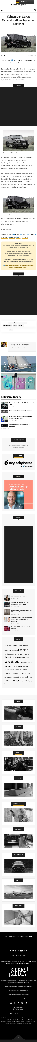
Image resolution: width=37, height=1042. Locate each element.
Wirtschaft (11, 684)
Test (25, 677)
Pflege (24, 670)
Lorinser (24, 322)
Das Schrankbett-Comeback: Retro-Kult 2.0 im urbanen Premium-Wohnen (21, 611)
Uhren (11, 681)
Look (28, 657)
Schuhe (28, 673)
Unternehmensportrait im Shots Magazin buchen (18, 998)
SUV (23, 677)
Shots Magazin (18, 950)
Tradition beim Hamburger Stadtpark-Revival (20, 410)
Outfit (12, 669)
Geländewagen (16, 322)
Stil (19, 237)
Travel (16, 963)
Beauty (22, 645)
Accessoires (22, 963)
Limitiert (22, 657)
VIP (24, 681)
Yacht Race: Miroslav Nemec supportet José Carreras (17, 365)
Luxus (17, 235)
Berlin (26, 645)
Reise (13, 237)
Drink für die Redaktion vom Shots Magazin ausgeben (18, 986)
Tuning (15, 325)
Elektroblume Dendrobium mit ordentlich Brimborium (19, 425)
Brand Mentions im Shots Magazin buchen (18, 994)
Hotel (21, 654)
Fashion (23, 649)
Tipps (29, 677)
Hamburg (7, 654)
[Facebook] (14, 1002)
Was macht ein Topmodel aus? (19, 596)
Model (22, 662)
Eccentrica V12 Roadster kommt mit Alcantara (20, 627)
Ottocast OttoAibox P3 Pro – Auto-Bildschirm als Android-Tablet (20, 603)
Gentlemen (28, 961)
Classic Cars (7, 650)
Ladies (22, 961)
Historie (16, 654)
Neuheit (8, 666)
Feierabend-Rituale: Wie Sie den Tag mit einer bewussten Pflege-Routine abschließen (21, 619)
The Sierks (26, 982)
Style (19, 677)
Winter (6, 684)
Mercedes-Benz (7, 325)
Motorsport (28, 662)
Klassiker (26, 654)
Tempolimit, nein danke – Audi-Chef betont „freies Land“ (22, 403)
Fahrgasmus (15, 650)
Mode (24, 235)
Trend (25, 237)
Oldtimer (25, 666)
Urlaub (16, 680)
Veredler (20, 325)
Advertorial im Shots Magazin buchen (18, 990)
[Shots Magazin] (18, 5)
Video (21, 681)
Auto (31, 235)
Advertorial (8, 645)
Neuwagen (17, 666)
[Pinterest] (18, 1002)
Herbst (12, 654)
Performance (18, 669)
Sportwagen (13, 677)
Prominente (9, 673)
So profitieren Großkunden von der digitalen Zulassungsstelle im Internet (20, 417)
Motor (3, 55)
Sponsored (28, 963)
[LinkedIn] (25, 1002)
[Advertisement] (18, 106)
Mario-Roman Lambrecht (20, 345)
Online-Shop (7, 669)
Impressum (24, 1014)
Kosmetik (16, 657)
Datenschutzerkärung (15, 1014)
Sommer (7, 677)
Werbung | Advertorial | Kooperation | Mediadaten (18, 936)
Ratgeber (17, 673)
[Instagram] (22, 1002)
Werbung (28, 681)
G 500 (9, 322)
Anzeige (15, 645)
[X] (11, 1002)
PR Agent (18, 982)
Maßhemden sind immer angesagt (21, 382)
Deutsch (23, 2)
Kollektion (8, 657)
